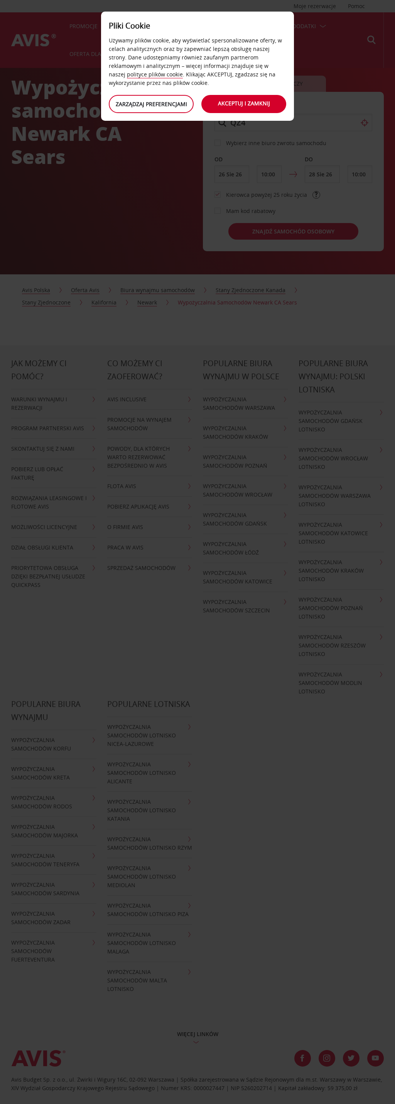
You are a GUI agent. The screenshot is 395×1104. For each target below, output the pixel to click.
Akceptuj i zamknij (244, 103)
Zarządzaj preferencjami (151, 104)
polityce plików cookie (155, 74)
